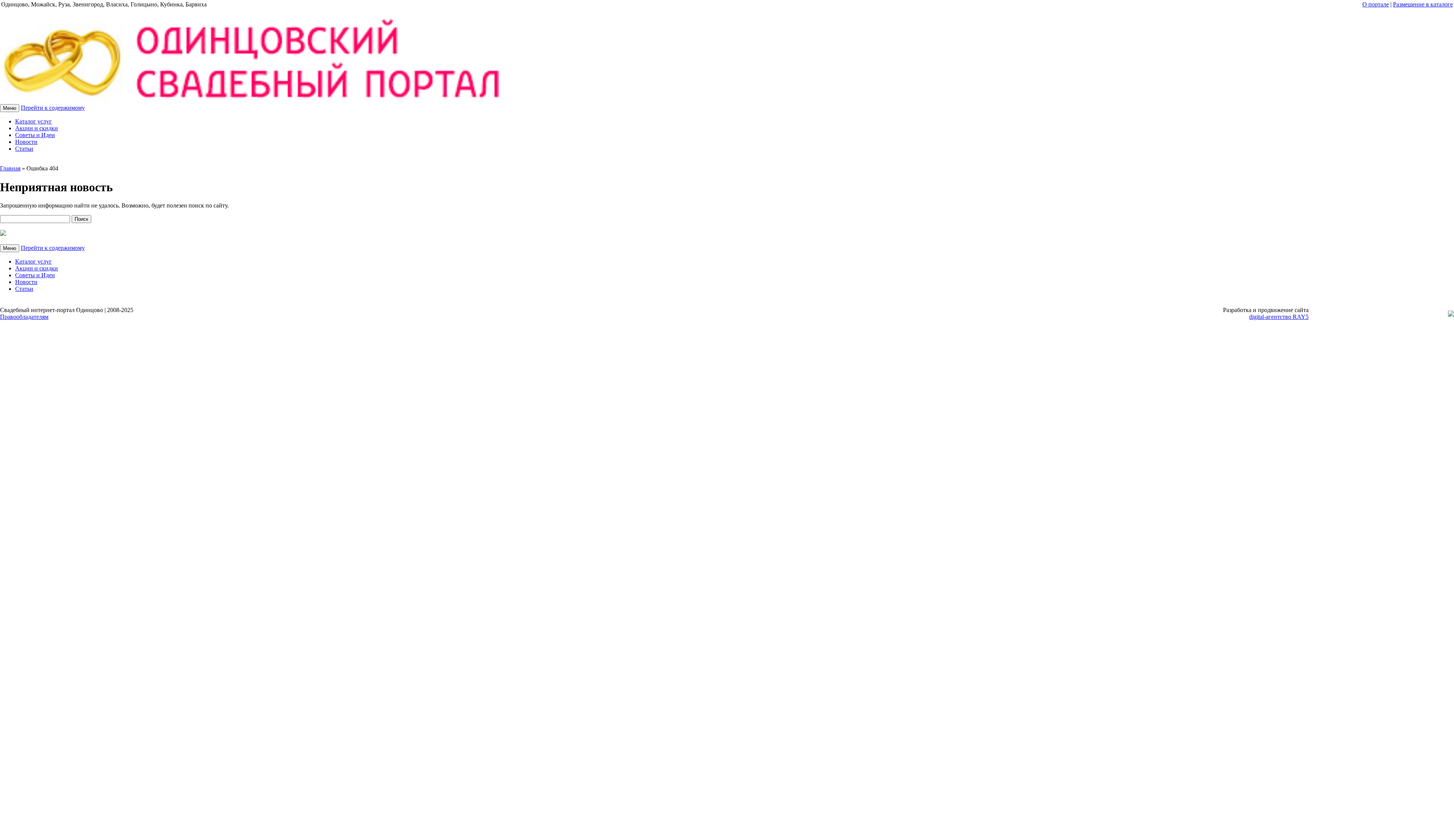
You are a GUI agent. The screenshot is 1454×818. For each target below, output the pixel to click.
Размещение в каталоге (1423, 4)
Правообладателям (24, 317)
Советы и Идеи (35, 135)
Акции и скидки (36, 128)
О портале (1375, 4)
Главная (10, 168)
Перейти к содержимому (53, 108)
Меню (9, 108)
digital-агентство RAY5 (1279, 317)
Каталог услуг (33, 121)
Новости (26, 142)
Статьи (24, 148)
